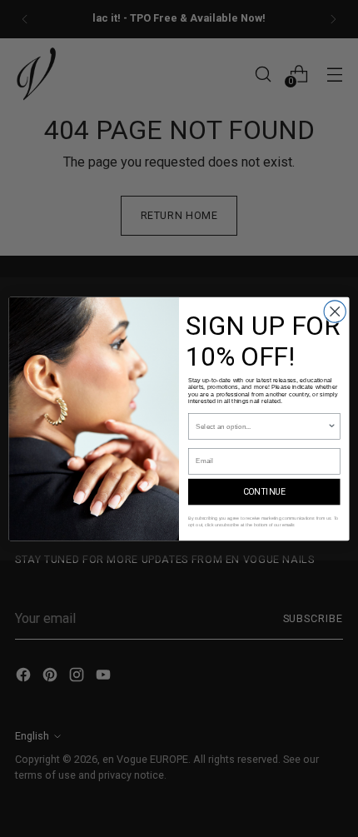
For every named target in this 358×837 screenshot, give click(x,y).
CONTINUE (264, 491)
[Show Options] (331, 425)
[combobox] (261, 425)
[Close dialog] (335, 310)
